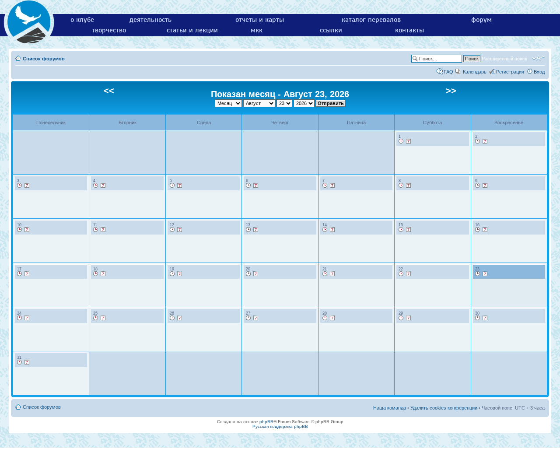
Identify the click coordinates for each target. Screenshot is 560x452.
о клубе (82, 19)
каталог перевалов (371, 19)
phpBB (266, 421)
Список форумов (44, 58)
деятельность (151, 19)
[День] (401, 141)
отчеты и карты (259, 19)
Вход (539, 71)
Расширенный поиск (504, 58)
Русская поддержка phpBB (280, 426)
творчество (109, 30)
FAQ (448, 71)
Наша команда (389, 407)
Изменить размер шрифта (538, 58)
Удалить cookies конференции (443, 407)
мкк (256, 30)
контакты (409, 30)
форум (481, 19)
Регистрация (510, 71)
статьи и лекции (192, 30)
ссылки (331, 30)
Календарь (474, 71)
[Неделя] (408, 141)
